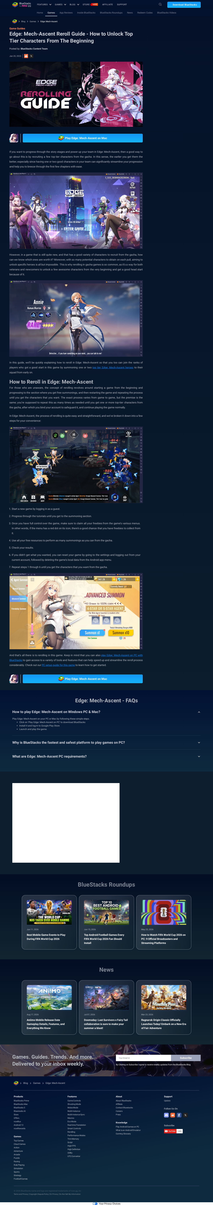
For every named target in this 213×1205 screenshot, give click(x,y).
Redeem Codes (145, 12)
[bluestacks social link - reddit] (172, 1115)
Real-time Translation (77, 1125)
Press (118, 1114)
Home (40, 12)
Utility (70, 1153)
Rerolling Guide (167, 332)
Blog (73, 4)
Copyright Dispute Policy (39, 1194)
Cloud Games (20, 1144)
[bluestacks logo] (21, 4)
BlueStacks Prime (21, 1100)
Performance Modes (76, 1135)
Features (42, 4)
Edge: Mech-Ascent (49, 21)
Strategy (17, 1175)
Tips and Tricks (167, 325)
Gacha (199, 332)
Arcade (17, 1154)
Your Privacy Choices (109, 1203)
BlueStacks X (176, 339)
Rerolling (183, 325)
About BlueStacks (123, 1100)
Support (122, 4)
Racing (17, 1161)
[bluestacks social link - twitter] (185, 1115)
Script (70, 1142)
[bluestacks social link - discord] (166, 1115)
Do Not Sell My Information (70, 1194)
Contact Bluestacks (124, 1107)
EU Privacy (54, 1194)
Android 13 (18, 1125)
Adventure (18, 1151)
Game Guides (165, 65)
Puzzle (17, 1158)
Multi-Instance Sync (76, 1114)
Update (167, 1100)
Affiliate (107, 4)
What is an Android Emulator (128, 1130)
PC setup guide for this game (58, 665)
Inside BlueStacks (86, 12)
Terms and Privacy (21, 1194)
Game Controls (74, 1100)
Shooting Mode (74, 1104)
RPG (162, 339)
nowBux (17, 1121)
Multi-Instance (74, 1111)
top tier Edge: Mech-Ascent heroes (112, 367)
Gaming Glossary (123, 1133)
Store (90, 4)
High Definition (74, 1149)
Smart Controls (74, 1128)
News (130, 12)
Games (58, 4)
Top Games (19, 1140)
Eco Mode (72, 1121)
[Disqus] (66, 822)
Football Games (21, 1179)
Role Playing (185, 332)
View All (182, 305)
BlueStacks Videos (166, 12)
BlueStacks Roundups (111, 12)
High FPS (71, 1146)
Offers (16, 1118)
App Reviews (66, 12)
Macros (71, 1118)
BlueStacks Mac (21, 1104)
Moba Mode (73, 1107)
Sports (17, 1172)
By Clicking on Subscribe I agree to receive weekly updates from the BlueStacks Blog (153, 1064)
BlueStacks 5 (19, 1107)
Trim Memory (73, 1139)
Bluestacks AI (20, 1111)
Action (16, 1147)
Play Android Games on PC (127, 1127)
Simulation (18, 1168)
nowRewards (19, 1128)
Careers (119, 1111)
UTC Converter (74, 1156)
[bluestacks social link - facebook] (179, 1115)
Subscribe (186, 1057)
